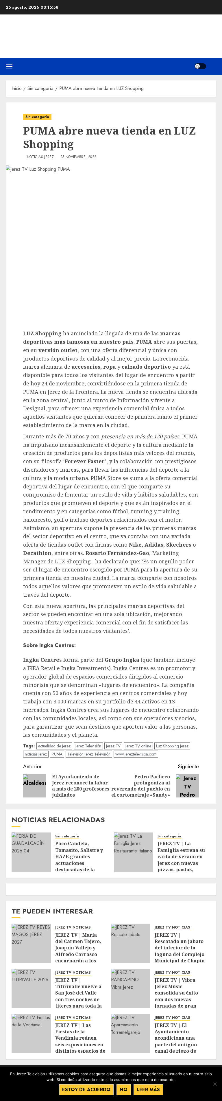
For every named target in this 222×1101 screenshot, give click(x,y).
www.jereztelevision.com (135, 754)
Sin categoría (37, 117)
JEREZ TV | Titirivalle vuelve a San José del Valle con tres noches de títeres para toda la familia (78, 996)
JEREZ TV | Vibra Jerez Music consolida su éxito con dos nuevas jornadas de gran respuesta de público (176, 999)
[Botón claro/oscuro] (200, 66)
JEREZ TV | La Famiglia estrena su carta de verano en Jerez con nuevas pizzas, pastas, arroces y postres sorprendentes (181, 862)
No (123, 1089)
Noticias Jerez (40, 157)
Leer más (148, 1089)
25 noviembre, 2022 (78, 157)
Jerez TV (113, 746)
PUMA (57, 754)
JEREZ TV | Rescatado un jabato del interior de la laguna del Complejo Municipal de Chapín (180, 948)
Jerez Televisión (88, 746)
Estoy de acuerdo (86, 1089)
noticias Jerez (36, 754)
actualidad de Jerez (54, 746)
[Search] (212, 66)
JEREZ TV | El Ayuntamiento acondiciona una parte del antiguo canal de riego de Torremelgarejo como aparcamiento (179, 1044)
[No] (215, 1084)
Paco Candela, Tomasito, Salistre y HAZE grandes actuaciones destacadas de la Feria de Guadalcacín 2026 (80, 862)
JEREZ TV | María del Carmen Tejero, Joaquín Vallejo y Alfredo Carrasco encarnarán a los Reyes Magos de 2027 (79, 951)
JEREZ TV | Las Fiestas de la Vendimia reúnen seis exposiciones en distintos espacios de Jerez (80, 1041)
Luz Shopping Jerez (172, 746)
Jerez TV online (138, 746)
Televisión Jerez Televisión (88, 754)
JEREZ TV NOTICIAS (72, 927)
